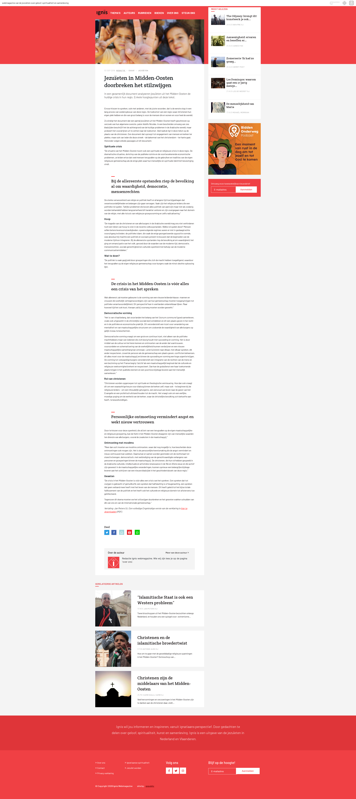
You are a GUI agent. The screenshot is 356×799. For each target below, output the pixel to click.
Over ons (172, 12)
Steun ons (188, 12)
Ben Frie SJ (238, 24)
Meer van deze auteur (176, 552)
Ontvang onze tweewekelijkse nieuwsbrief (230, 183)
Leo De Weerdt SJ (241, 91)
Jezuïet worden (134, 768)
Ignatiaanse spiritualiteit (138, 762)
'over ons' (127, 561)
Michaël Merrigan (241, 112)
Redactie (121, 70)
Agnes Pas (238, 46)
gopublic (150, 786)
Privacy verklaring (105, 773)
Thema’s (115, 12)
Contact (101, 768)
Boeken (159, 12)
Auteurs (129, 12)
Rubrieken (144, 12)
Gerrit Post (239, 67)
